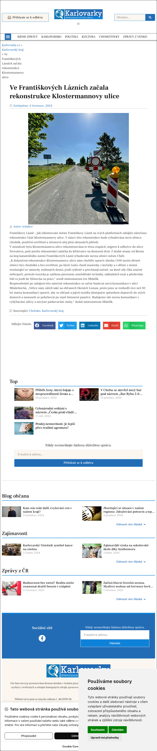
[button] (8, 37)
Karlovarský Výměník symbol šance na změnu (48, 547)
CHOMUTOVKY (109, 37)
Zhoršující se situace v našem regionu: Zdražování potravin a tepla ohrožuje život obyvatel (128, 511)
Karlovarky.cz (11, 45)
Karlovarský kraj (13, 50)
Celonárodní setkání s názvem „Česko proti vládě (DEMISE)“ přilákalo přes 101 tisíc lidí (54, 414)
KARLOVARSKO (51, 37)
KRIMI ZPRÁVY (27, 37)
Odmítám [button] (118, 729)
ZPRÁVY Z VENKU (135, 37)
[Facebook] (78, 24)
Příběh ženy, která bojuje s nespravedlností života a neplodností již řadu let (54, 394)
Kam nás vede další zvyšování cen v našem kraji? (47, 510)
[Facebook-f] (42, 638)
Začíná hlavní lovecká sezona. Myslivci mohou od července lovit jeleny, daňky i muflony (126, 586)
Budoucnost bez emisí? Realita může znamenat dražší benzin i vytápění (48, 584)
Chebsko (34, 311)
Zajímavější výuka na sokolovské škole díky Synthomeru (126, 547)
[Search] (150, 17)
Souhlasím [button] (98, 729)
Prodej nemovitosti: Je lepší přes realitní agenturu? (55, 426)
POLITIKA (71, 37)
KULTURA (88, 37)
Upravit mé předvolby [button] (105, 737)
